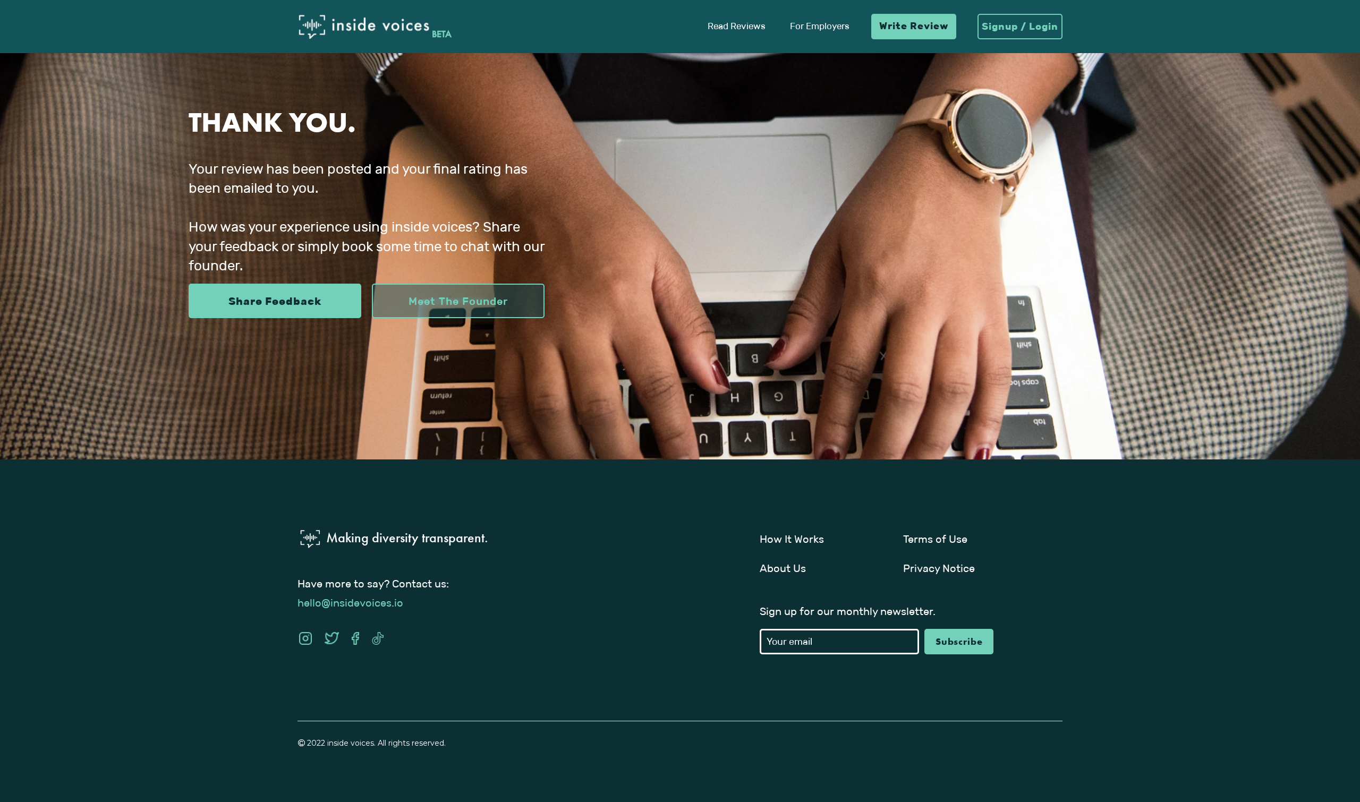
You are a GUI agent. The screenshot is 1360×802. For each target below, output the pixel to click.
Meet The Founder (458, 301)
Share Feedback (274, 301)
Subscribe (959, 641)
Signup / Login (1020, 26)
